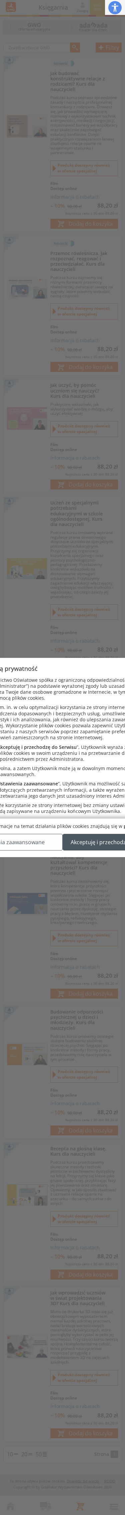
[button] (115, 7)
